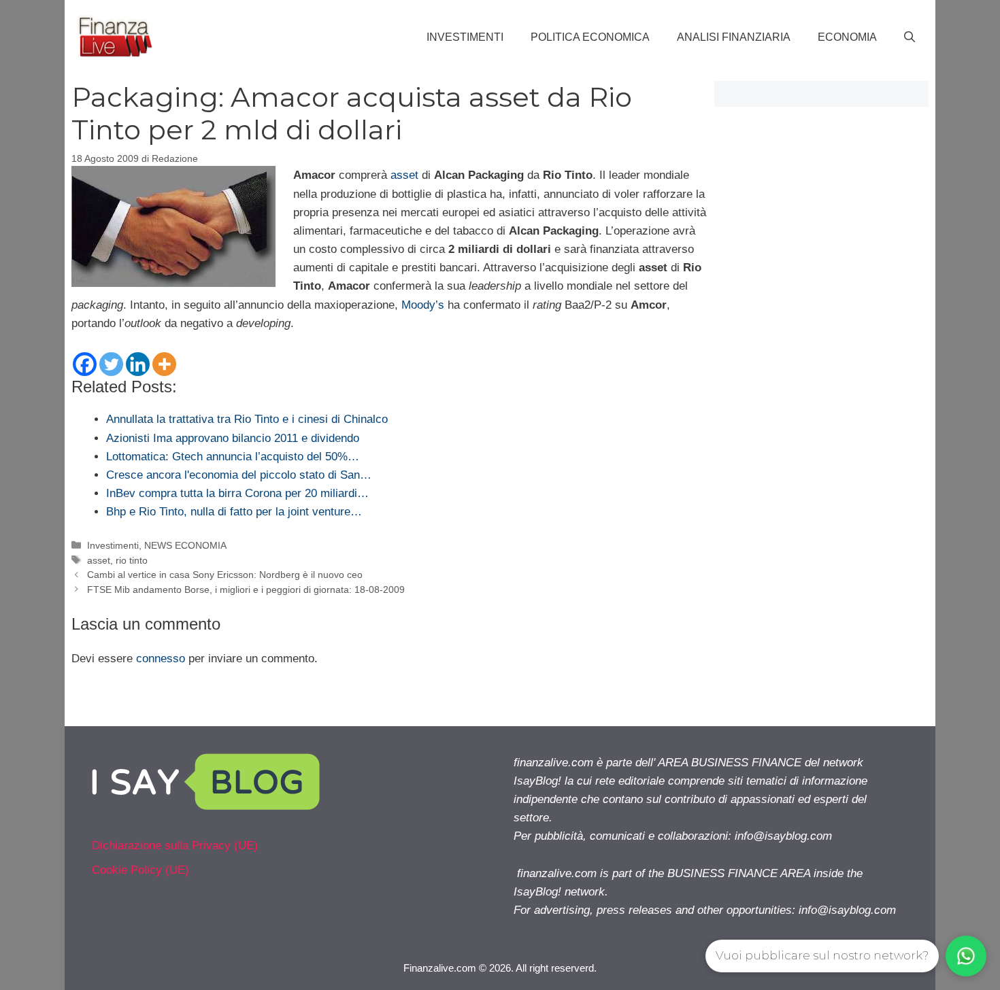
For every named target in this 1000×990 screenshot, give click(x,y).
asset (404, 175)
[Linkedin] (138, 364)
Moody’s (422, 304)
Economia (847, 37)
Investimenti (465, 37)
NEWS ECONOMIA (185, 545)
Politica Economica (590, 37)
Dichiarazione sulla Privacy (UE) (175, 845)
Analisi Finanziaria (733, 37)
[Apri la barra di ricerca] (909, 37)
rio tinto (132, 560)
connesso (160, 658)
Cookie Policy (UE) (140, 870)
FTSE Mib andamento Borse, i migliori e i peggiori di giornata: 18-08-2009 (246, 589)
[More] (164, 364)
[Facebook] (85, 364)
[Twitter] (111, 364)
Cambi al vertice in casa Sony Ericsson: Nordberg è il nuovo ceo (225, 574)
